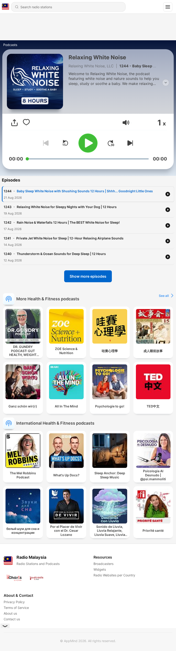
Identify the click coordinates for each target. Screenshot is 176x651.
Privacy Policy (14, 602)
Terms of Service (16, 608)
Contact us (12, 619)
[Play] (88, 143)
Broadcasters (103, 564)
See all (164, 296)
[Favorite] (26, 123)
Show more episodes (88, 276)
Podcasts (10, 45)
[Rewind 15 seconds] (65, 143)
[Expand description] (165, 82)
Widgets (100, 569)
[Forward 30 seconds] (111, 143)
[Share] (14, 123)
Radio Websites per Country (114, 575)
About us (10, 613)
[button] (126, 122)
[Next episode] (129, 143)
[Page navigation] (167, 6)
